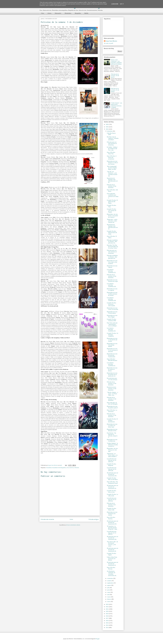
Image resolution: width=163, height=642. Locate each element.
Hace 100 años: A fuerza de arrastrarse (111, 157)
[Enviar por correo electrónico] (69, 465)
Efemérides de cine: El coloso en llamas (112, 369)
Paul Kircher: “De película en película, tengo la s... (112, 435)
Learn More (114, 4)
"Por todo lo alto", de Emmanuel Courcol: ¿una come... (112, 544)
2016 (107, 620)
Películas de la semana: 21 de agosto (115, 90)
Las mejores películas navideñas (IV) (111, 285)
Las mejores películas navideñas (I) (111, 364)
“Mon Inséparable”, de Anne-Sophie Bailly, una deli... (112, 168)
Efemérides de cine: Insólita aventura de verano (112, 294)
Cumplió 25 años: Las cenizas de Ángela (111, 210)
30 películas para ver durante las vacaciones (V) (112, 487)
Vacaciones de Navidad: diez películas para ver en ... (112, 180)
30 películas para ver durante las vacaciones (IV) (112, 522)
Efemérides (68, 13)
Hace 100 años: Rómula (111, 568)
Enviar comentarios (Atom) (73, 525)
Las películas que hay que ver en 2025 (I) (111, 533)
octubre (109, 580)
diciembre (110, 131)
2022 (107, 606)
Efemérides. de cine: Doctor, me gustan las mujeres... (112, 216)
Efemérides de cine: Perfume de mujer (112, 280)
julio (108, 587)
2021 (107, 609)
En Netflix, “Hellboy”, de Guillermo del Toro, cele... (112, 148)
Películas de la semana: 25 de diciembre (111, 186)
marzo (109, 597)
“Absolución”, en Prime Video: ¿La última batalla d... (112, 455)
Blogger (98, 638)
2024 (107, 129)
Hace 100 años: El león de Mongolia (112, 403)
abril (108, 594)
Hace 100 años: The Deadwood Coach (112, 482)
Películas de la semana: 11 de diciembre (111, 415)
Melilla (86, 13)
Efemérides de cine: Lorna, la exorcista (112, 308)
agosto (109, 585)
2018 (107, 616)
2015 (107, 623)
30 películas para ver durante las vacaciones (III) (112, 538)
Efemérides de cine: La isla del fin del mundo (112, 340)
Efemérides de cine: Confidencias (112, 440)
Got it (122, 4)
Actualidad (49, 467)
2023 (107, 604)
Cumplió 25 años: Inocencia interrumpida (111, 304)
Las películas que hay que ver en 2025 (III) (111, 469)
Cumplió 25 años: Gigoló (111, 554)
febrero (109, 599)
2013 (107, 627)
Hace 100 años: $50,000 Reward (112, 359)
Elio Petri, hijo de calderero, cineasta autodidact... (112, 138)
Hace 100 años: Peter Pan (111, 153)
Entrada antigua (93, 519)
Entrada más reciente (47, 519)
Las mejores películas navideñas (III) (111, 299)
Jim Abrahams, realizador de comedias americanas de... (112, 573)
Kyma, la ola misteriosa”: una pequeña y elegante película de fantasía (116, 62)
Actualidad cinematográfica (59, 467)
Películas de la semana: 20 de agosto (115, 75)
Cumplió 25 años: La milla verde (112, 495)
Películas (76, 467)
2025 (107, 126)
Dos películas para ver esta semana (112, 379)
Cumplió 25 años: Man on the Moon (112, 478)
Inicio (71, 519)
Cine (42, 13)
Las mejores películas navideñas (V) (111, 271)
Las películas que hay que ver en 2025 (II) (111, 499)
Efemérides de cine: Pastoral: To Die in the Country (112, 163)
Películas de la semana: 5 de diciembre (111, 505)
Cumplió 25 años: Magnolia (111, 464)
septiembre (110, 583)
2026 (107, 124)
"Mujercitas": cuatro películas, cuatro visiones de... (112, 221)
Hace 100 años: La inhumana (112, 410)
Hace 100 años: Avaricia (111, 518)
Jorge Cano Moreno (111, 41)
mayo (109, 592)
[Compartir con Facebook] (73, 465)
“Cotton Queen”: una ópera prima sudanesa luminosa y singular (116, 105)
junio (108, 590)
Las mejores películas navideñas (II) (111, 329)
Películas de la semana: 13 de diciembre (111, 383)
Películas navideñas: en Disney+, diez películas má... (112, 241)
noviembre (110, 578)
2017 (107, 618)
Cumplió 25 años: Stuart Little (111, 509)
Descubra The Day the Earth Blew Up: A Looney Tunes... (112, 246)
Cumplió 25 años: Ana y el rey (111, 491)
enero (109, 601)
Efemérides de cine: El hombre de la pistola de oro (112, 374)
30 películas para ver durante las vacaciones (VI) (112, 474)
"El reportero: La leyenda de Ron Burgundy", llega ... (112, 528)
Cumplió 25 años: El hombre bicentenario (112, 420)
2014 (107, 625)
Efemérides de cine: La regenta (112, 289)
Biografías (78, 13)
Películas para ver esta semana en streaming (112, 143)
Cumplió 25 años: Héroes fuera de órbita (112, 232)
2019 (107, 613)
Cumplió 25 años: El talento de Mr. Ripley (112, 201)
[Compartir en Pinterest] (75, 465)
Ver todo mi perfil (108, 43)
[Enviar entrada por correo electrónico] (65, 465)
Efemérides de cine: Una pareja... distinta (112, 345)
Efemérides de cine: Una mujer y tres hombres (112, 262)
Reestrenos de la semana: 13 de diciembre (111, 388)
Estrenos (71, 467)
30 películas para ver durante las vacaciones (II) (112, 550)
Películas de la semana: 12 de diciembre (111, 399)
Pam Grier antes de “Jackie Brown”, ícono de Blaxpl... (112, 324)
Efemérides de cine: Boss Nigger (112, 316)
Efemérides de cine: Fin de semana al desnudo (112, 350)
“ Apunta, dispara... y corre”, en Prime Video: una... (112, 394)
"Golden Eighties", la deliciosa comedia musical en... (112, 445)
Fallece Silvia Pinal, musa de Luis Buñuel (112, 558)
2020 (107, 611)
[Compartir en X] (72, 465)
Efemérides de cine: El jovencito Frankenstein (112, 355)
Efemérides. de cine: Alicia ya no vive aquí (112, 450)
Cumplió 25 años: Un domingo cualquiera (112, 335)
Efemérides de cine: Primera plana (112, 312)
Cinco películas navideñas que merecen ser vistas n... (112, 195)
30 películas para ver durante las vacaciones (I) (112, 564)
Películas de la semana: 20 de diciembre (111, 276)
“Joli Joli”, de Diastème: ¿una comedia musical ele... (112, 173)
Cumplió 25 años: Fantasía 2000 (111, 320)
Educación (58, 13)
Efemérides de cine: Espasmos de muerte (112, 513)
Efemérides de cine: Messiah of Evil (112, 430)
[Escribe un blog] (70, 465)
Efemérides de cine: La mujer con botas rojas (112, 425)
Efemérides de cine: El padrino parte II (112, 407)
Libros (49, 13)
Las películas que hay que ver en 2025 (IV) (111, 460)
